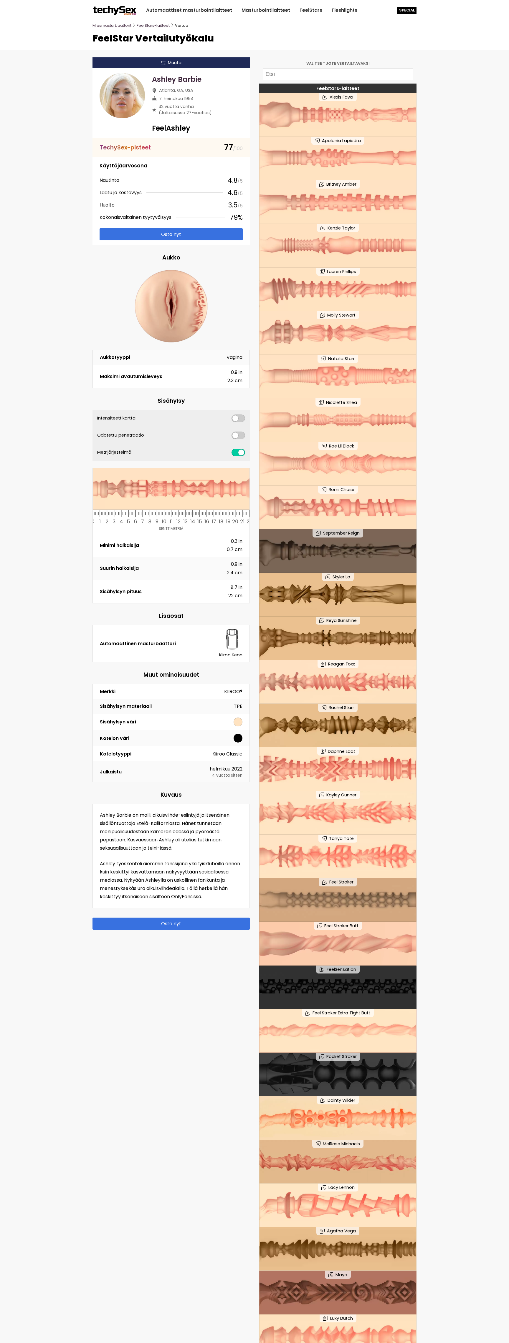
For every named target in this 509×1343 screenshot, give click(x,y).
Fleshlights (344, 10)
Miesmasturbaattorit (111, 25)
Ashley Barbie (176, 79)
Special (407, 10)
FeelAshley (171, 128)
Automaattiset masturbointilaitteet (189, 10)
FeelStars (311, 10)
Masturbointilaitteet (266, 10)
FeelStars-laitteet (153, 25)
